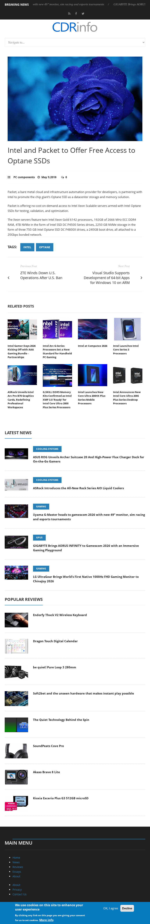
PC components (24, 177)
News (16, 862)
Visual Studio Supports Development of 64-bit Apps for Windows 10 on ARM (107, 277)
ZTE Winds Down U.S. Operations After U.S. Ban (41, 275)
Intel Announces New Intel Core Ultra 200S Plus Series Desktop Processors (127, 397)
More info (46, 920)
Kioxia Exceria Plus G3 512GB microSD (60, 798)
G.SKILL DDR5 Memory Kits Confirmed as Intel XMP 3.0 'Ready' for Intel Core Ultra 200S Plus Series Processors (57, 399)
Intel (27, 247)
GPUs (39, 537)
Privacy (17, 889)
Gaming (41, 506)
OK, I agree (110, 908)
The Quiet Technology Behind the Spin (61, 720)
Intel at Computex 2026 (92, 346)
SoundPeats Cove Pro (48, 746)
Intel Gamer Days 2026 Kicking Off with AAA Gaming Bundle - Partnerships (22, 351)
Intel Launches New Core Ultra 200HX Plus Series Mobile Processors (91, 397)
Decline (127, 908)
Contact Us (19, 894)
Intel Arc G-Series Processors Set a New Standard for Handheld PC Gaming (57, 351)
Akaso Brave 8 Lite (46, 772)
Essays (16, 871)
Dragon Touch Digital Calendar (55, 641)
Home (16, 857)
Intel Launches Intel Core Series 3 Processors (126, 349)
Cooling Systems (47, 449)
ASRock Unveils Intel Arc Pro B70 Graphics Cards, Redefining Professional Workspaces (21, 399)
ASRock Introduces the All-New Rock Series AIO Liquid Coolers (78, 488)
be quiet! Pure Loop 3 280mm (54, 667)
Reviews (17, 867)
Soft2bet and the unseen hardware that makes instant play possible (83, 693)
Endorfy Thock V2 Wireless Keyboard (60, 615)
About (16, 876)
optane (44, 247)
